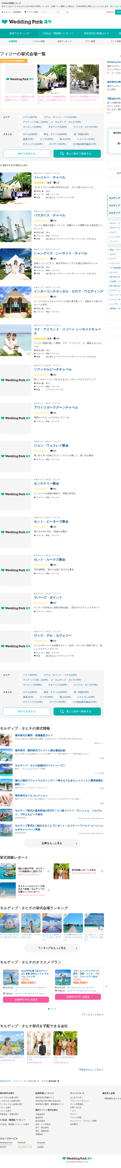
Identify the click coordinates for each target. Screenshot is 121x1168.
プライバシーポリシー (79, 1101)
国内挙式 (110, 12)
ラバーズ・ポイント (48, 597)
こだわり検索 (38, 41)
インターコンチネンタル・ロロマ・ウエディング (68, 291)
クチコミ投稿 (32, 12)
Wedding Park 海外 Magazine (48, 1101)
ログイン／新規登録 (12, 12)
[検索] (68, 12)
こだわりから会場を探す (10, 1101)
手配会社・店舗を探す (9, 1114)
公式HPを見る (6, 1060)
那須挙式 (39, 1118)
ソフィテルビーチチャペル (53, 369)
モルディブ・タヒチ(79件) (68, 122)
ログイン (74, 1114)
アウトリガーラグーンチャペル (56, 407)
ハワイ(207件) (30, 117)
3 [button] (55, 1009)
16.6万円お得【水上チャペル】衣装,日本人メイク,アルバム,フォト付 (35, 974)
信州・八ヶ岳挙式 (43, 1124)
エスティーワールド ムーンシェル (29, 993)
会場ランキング (64, 41)
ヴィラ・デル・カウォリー (53, 635)
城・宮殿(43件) (81, 134)
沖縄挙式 (39, 1134)
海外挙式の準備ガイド (44, 1097)
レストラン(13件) (86, 139)
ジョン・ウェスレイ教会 (51, 445)
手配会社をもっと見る (90, 1069)
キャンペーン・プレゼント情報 (83, 1121)
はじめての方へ (76, 1097)
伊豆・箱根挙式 (42, 1131)
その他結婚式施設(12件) (84, 144)
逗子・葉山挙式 (42, 1128)
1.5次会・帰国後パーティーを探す (14, 1124)
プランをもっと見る (91, 1014)
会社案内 (74, 1124)
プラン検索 (90, 41)
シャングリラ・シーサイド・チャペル (60, 253)
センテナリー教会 (46, 483)
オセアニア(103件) (57, 127)
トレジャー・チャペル (49, 177)
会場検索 (13, 41)
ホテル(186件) (30, 134)
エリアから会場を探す (9, 1097)
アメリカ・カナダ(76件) (86, 127)
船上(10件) (65, 139)
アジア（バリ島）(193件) (35, 122)
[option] (26, 986)
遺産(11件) (28, 139)
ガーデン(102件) (57, 144)
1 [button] (49, 1009)
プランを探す (5, 1107)
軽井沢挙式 (40, 1121)
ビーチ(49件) (46, 139)
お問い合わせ (75, 1107)
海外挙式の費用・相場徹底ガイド (49, 1104)
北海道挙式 (40, 1114)
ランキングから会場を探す (11, 1104)
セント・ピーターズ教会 (51, 521)
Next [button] (106, 986)
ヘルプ (73, 1111)
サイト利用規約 (76, 1104)
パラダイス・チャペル (49, 215)
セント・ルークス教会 (49, 559)
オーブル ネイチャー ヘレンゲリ (81, 987)
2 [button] (52, 1009)
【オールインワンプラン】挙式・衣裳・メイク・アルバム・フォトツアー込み (86, 974)
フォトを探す (5, 1111)
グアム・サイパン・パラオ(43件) (60, 117)
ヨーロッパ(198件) (32, 127)
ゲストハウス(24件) (33, 144)
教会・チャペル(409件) (55, 134)
